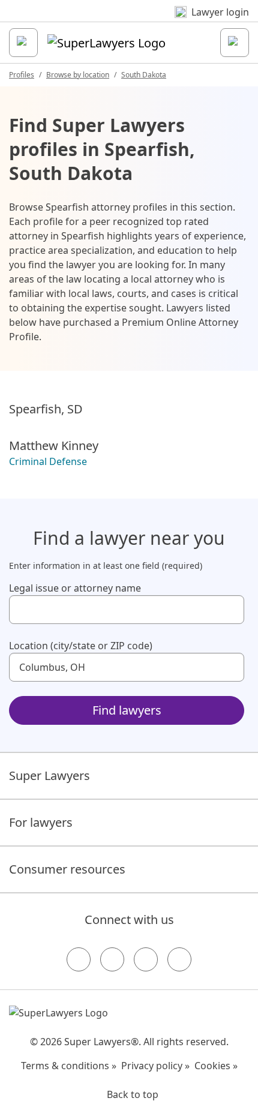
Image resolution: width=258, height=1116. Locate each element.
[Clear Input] (230, 609)
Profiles (21, 75)
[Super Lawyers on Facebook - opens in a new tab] (79, 959)
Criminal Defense (48, 461)
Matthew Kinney (53, 445)
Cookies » (216, 1065)
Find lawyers (126, 710)
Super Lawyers (49, 775)
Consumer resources (67, 869)
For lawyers (41, 822)
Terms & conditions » (68, 1065)
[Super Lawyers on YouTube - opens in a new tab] (146, 959)
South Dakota (143, 75)
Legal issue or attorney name (75, 588)
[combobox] (126, 609)
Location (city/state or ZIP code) (80, 645)
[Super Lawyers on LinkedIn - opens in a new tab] (179, 959)
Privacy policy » (155, 1065)
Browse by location (77, 75)
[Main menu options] (23, 42)
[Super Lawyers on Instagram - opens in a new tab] (112, 959)
